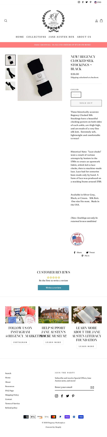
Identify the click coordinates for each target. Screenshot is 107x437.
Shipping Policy (12, 395)
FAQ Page (9, 391)
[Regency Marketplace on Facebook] (62, 395)
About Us (84, 36)
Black (76, 94)
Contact (8, 399)
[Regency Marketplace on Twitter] (67, 395)
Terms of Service (12, 403)
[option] (53, 44)
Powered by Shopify (53, 427)
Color (75, 89)
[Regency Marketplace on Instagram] (56, 395)
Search (8, 373)
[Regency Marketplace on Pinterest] (73, 395)
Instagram (20, 342)
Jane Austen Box (62, 36)
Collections (36, 36)
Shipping (74, 77)
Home (20, 36)
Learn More (53, 342)
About (8, 382)
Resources (9, 386)
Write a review (53, 287)
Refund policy (11, 408)
